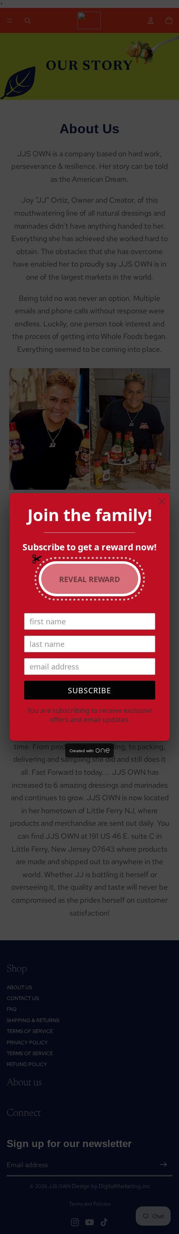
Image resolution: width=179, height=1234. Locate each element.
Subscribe (89, 690)
